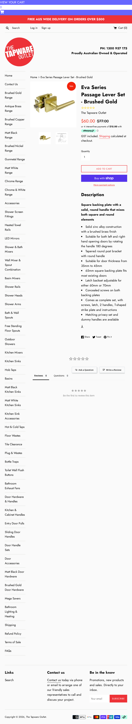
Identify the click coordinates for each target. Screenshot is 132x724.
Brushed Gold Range (13, 95)
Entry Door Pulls (14, 523)
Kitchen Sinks (13, 361)
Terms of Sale (13, 642)
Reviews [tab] (38, 375)
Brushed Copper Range (14, 121)
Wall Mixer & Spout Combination (13, 265)
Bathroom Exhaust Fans (12, 485)
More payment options (104, 184)
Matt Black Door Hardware (14, 574)
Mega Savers (12, 598)
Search (9, 680)
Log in (34, 28)
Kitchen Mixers (14, 352)
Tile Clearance (13, 444)
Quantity (85, 151)
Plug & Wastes (13, 453)
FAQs (8, 651)
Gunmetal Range (15, 159)
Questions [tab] (59, 375)
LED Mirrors (12, 238)
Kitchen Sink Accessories (12, 416)
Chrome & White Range (15, 192)
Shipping (10, 625)
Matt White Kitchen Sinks (13, 402)
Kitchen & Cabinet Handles (15, 512)
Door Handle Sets (12, 547)
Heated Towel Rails (13, 227)
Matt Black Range (11, 135)
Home (8, 75)
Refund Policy (13, 634)
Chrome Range (14, 181)
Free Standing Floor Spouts (13, 328)
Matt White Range (11, 170)
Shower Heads (13, 295)
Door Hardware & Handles (14, 499)
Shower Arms (13, 304)
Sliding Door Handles (12, 534)
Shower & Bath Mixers (14, 249)
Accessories (12, 203)
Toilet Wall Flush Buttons (14, 472)
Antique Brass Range (13, 108)
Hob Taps (10, 370)
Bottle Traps (12, 462)
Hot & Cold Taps (14, 427)
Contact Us (11, 84)
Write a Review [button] (113, 369)
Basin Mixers (12, 278)
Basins (8, 378)
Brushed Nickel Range (14, 148)
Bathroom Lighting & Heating (11, 611)
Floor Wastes (12, 436)
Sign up (46, 28)
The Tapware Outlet (36, 717)
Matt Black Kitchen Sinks (13, 389)
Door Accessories (12, 561)
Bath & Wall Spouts (12, 315)
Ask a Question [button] (86, 369)
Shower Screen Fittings (14, 214)
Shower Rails (12, 287)
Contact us (54, 680)
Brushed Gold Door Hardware (14, 587)
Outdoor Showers (10, 341)
